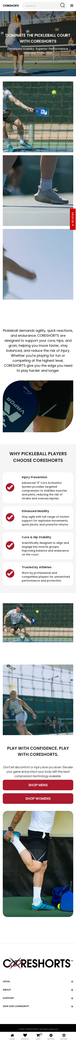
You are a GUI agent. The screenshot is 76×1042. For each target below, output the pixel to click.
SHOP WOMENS (38, 798)
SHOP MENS (38, 785)
